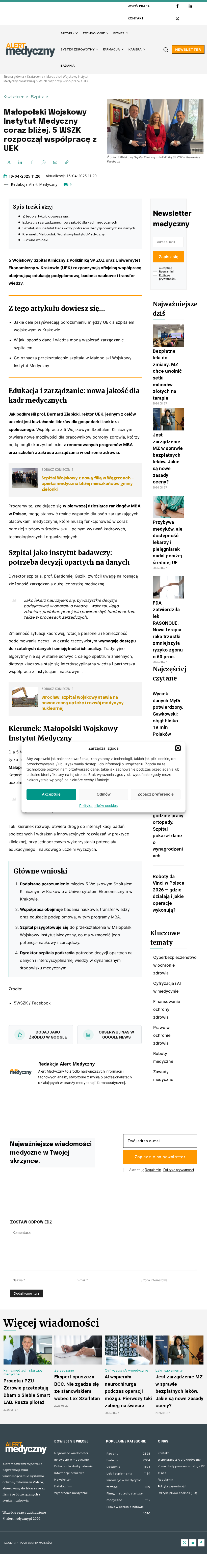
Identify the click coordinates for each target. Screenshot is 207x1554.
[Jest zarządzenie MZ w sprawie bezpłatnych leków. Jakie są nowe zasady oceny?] (168, 419)
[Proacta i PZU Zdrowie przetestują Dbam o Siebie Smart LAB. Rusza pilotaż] (28, 1349)
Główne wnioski (35, 240)
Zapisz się (168, 256)
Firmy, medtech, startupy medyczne (23, 1372)
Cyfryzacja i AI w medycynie (126, 1370)
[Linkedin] (190, 6)
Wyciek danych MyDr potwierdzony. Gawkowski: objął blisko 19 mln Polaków (168, 714)
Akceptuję (51, 794)
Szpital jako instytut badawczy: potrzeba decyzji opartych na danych (78, 228)
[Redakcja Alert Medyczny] (7, 184)
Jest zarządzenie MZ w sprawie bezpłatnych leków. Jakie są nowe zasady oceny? (179, 1391)
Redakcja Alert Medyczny (34, 184)
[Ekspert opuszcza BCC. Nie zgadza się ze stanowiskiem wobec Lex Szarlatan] (78, 1349)
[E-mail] (55, 162)
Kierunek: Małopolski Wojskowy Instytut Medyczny (63, 234)
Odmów (104, 794)
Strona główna (14, 76)
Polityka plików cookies (98, 805)
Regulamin (166, 271)
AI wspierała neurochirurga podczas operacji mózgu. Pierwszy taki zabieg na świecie (128, 1391)
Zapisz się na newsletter (160, 1157)
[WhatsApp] (43, 162)
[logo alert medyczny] (26, 1447)
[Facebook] (177, 6)
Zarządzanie (64, 1370)
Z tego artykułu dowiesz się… (46, 216)
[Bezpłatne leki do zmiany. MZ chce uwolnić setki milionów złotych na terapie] (168, 335)
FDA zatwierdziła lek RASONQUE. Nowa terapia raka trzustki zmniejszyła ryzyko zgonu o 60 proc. (168, 630)
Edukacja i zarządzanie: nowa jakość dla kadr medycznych (69, 222)
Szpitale (39, 96)
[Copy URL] (67, 162)
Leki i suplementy (169, 1370)
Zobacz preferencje (156, 794)
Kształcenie (35, 76)
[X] (177, 19)
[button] (177, 748)
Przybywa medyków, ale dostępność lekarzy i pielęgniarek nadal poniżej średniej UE (168, 542)
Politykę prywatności (167, 277)
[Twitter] (184, 1542)
